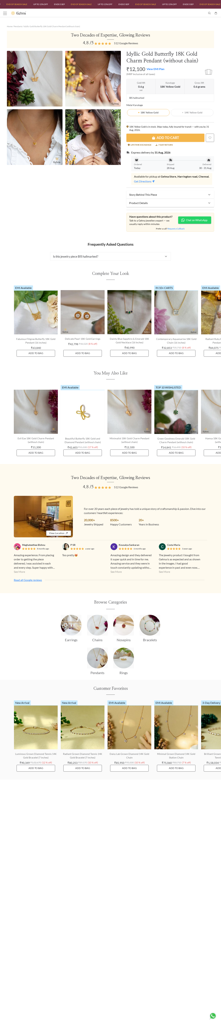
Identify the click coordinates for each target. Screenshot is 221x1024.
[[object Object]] (210, 138)
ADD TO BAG (35, 353)
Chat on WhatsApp (196, 220)
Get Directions (142, 181)
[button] (170, 195)
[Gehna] (61, 13)
